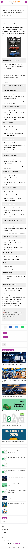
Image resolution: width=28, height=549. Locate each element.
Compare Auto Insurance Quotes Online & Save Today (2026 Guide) (13, 365)
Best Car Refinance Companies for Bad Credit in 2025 (13, 441)
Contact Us (6, 529)
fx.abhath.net (17, 543)
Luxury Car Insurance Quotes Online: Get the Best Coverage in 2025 (12, 426)
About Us (5, 538)
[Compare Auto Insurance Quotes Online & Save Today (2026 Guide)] (14, 357)
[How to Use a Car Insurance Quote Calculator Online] (14, 404)
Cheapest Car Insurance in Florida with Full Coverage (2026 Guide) (14, 381)
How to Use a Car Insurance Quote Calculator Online (12, 411)
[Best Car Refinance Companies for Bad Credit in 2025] (14, 434)
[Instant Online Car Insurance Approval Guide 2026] (14, 389)
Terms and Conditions (8, 535)
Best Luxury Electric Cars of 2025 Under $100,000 (17, 457)
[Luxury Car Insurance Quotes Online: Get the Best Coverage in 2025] (14, 418)
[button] (10, 327)
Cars (3, 8)
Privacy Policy (6, 540)
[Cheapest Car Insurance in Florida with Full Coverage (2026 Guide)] (14, 373)
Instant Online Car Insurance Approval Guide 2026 (12, 396)
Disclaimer (6, 532)
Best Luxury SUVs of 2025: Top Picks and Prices (16, 470)
